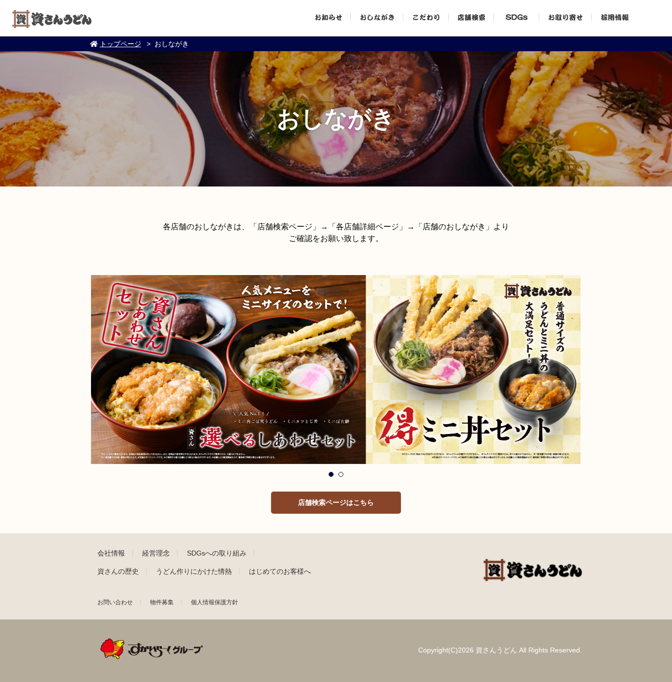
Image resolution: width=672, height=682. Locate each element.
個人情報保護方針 (214, 602)
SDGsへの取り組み (216, 553)
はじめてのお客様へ (280, 571)
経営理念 (156, 553)
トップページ (120, 44)
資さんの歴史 (118, 571)
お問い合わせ (115, 602)
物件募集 (162, 602)
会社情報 (111, 553)
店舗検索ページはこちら (336, 502)
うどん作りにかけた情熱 (194, 571)
